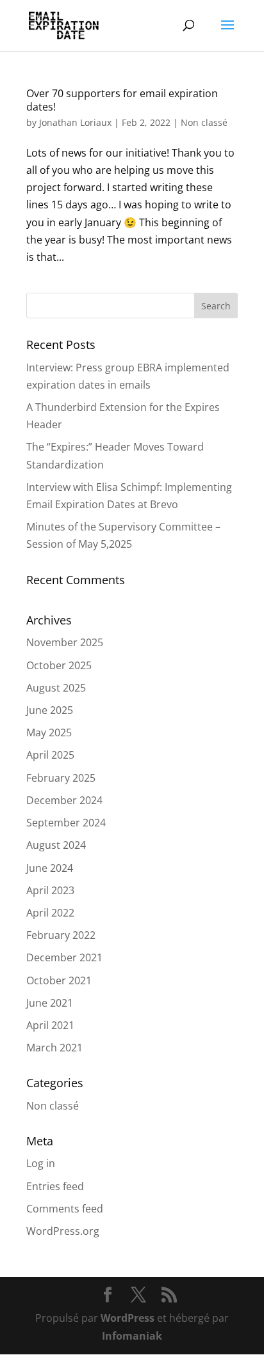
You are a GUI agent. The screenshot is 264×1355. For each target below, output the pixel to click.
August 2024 (56, 845)
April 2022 (50, 913)
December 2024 (64, 800)
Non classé (204, 122)
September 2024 (66, 823)
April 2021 (50, 1025)
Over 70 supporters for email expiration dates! (122, 100)
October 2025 (59, 665)
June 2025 (49, 710)
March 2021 (54, 1048)
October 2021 (59, 980)
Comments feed (64, 1209)
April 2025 (50, 755)
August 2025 (56, 688)
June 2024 (49, 868)
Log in (40, 1163)
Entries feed (55, 1186)
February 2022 (60, 935)
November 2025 (64, 642)
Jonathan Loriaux (75, 122)
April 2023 (50, 890)
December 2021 (64, 957)
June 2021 (49, 1003)
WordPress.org (62, 1231)
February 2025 (60, 778)
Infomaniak (132, 1336)
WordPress (127, 1318)
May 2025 (49, 732)
